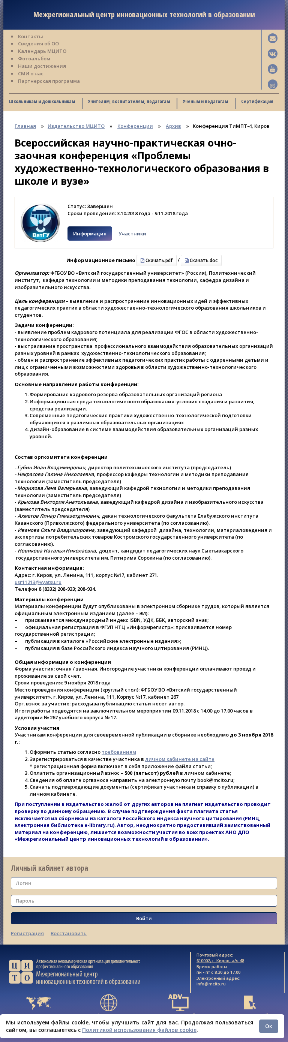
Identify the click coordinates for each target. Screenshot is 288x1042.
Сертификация (257, 101)
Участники (132, 233)
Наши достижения (42, 66)
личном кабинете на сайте (179, 759)
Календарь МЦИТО (42, 51)
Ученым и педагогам (205, 101)
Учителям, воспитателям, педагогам (129, 101)
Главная (25, 126)
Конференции (135, 126)
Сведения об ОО (38, 43)
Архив (173, 126)
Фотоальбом (34, 58)
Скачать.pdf (158, 260)
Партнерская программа (49, 81)
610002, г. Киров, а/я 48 (220, 960)
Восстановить (69, 933)
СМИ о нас (31, 73)
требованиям (119, 752)
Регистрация (27, 933)
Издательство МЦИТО (76, 126)
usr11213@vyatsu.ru (38, 582)
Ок (268, 1026)
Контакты (30, 36)
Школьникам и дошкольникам (42, 101)
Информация (89, 233)
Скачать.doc (203, 260)
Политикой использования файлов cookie (139, 1029)
